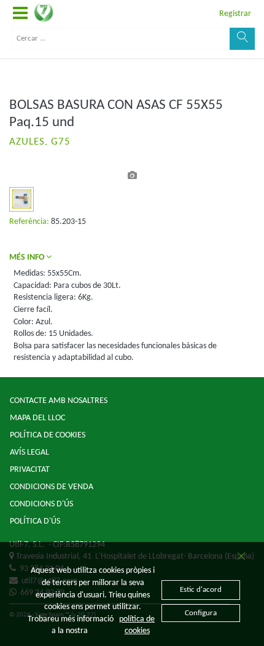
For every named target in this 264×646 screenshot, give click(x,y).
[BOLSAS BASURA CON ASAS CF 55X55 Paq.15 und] (21, 199)
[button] (20, 14)
